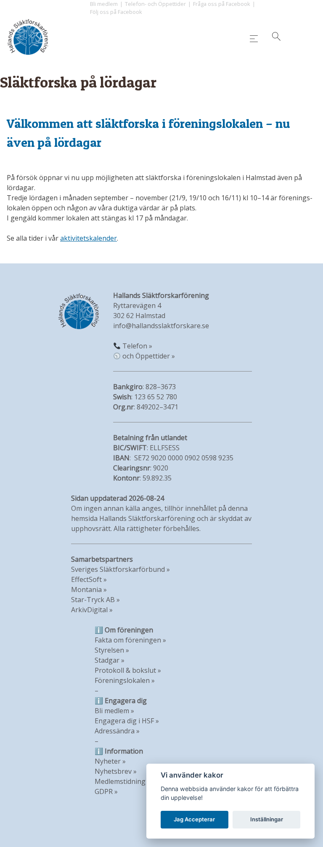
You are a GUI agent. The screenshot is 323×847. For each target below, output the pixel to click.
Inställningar (266, 819)
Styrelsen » (112, 650)
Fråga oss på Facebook (221, 4)
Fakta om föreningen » (130, 640)
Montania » (89, 589)
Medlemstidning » (123, 781)
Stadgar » (109, 660)
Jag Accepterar (194, 819)
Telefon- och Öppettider (155, 4)
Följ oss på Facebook (116, 12)
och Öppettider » (148, 356)
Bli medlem (104, 4)
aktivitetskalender (88, 238)
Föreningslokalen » (125, 680)
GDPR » (106, 791)
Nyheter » (110, 761)
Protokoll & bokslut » (128, 670)
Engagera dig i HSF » (127, 720)
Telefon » (137, 345)
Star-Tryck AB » (95, 599)
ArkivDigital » (92, 609)
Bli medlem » (114, 710)
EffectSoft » (89, 579)
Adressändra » (117, 730)
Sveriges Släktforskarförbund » (120, 569)
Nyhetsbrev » (116, 771)
